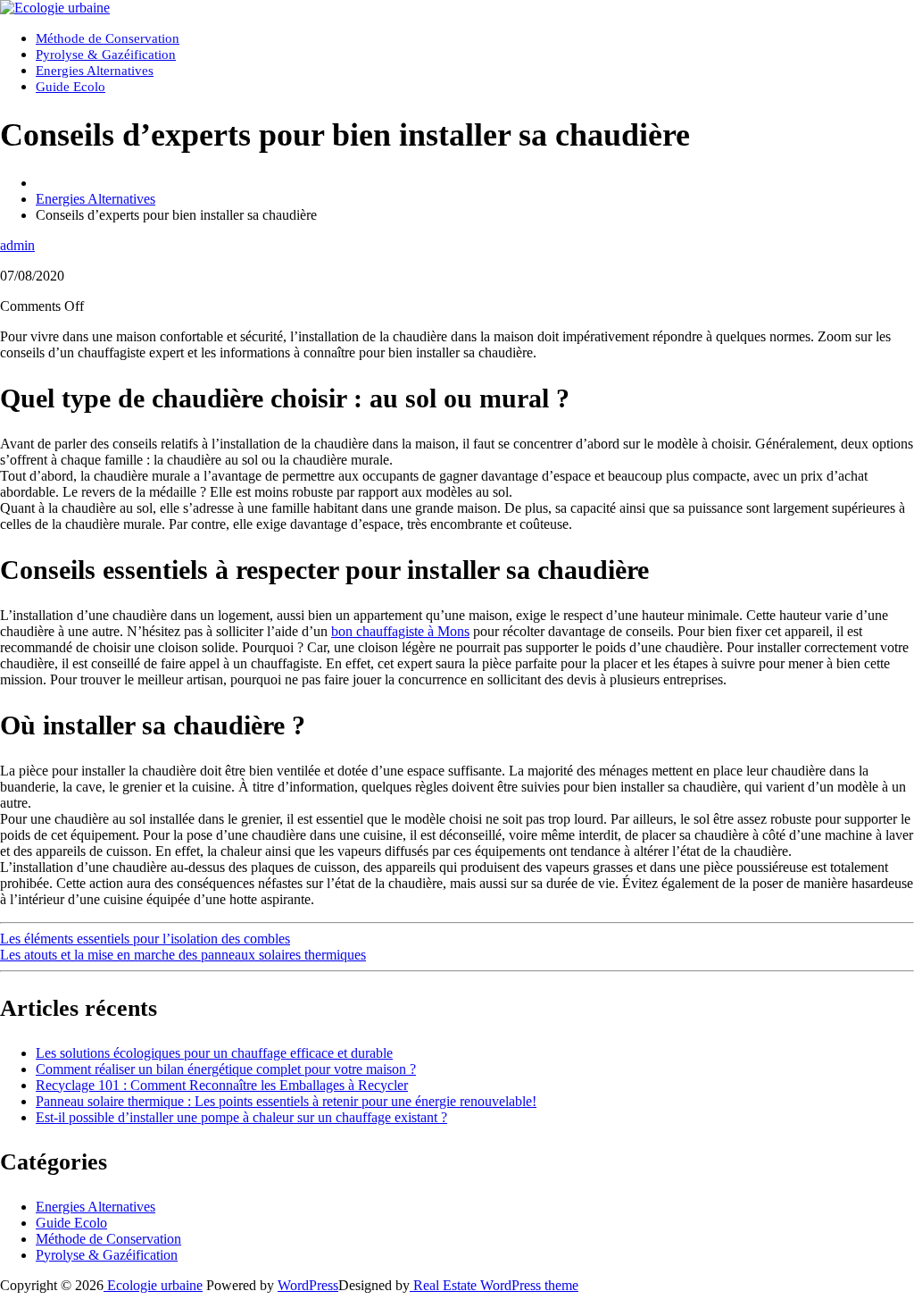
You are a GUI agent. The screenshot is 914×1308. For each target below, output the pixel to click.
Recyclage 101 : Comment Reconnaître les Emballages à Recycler (222, 1085)
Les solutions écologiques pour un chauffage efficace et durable (214, 1053)
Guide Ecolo (70, 87)
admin (17, 245)
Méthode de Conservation (107, 38)
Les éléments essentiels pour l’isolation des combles (145, 938)
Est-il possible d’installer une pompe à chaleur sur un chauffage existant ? (241, 1117)
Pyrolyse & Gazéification (106, 54)
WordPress (308, 1285)
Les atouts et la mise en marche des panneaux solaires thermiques (183, 954)
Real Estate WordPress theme (494, 1285)
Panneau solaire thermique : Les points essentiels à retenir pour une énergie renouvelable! (286, 1101)
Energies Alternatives (95, 70)
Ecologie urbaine (153, 1285)
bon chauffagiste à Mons (400, 631)
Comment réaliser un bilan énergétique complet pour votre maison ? (226, 1069)
